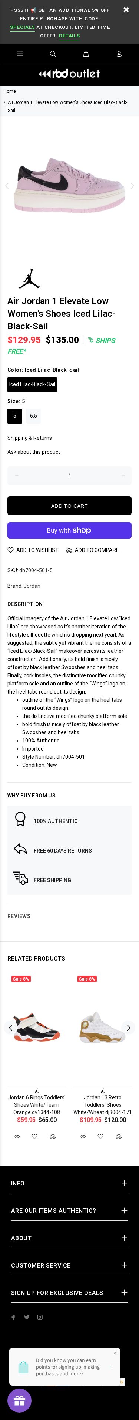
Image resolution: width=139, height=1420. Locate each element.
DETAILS (69, 35)
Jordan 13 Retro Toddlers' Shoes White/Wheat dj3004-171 (102, 1104)
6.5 (33, 416)
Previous (7, 186)
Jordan (32, 586)
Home (10, 91)
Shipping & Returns (29, 438)
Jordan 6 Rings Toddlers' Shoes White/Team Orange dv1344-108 (37, 1104)
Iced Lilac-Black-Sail (32, 384)
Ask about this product (33, 452)
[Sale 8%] (36, 1027)
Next (132, 186)
